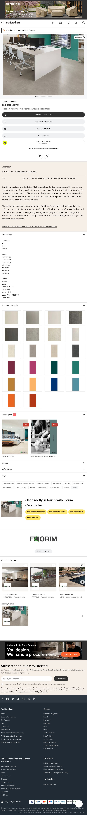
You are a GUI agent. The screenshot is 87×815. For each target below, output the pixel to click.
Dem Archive (48, 736)
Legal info (4, 792)
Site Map (82, 812)
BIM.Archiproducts (50, 742)
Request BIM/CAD (43, 129)
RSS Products (74, 812)
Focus (46, 730)
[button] (80, 37)
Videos (5, 463)
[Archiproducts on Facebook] (3, 699)
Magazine (47, 723)
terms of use (26, 688)
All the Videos (48, 739)
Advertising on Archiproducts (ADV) (56, 773)
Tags (4, 475)
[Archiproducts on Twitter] (18, 699)
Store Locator (6, 776)
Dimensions (7, 234)
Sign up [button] (17, 30)
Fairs (45, 726)
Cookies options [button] (29, 812)
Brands (46, 717)
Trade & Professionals (8, 769)
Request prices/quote (43, 115)
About (3, 714)
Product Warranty (7, 782)
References (7, 469)
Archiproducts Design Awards (11, 739)
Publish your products (51, 763)
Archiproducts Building (51, 745)
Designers (47, 720)
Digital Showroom (50, 784)
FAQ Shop (4, 795)
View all (74, 487)
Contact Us (5, 726)
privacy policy (39, 688)
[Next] (82, 582)
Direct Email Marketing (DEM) (54, 769)
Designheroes (48, 749)
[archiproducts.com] (13, 22)
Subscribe (62, 678)
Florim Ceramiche (9, 101)
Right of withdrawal (8, 785)
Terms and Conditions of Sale (11, 788)
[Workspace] (60, 22)
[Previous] (4, 582)
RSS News (65, 812)
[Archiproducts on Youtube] (29, 699)
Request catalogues (43, 122)
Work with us (5, 730)
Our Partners (5, 720)
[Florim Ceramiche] (43, 543)
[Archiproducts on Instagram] (7, 699)
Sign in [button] (9, 30)
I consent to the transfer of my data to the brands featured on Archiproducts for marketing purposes (34, 684)
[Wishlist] (68, 22)
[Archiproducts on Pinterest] (13, 699)
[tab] (8, 709)
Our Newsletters (49, 733)
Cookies (38, 812)
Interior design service (8, 766)
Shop (3, 773)
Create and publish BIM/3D (53, 766)
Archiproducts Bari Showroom (11, 736)
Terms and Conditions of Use (51, 812)
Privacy (20, 812)
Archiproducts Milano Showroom (12, 733)
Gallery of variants (10, 305)
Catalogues (8, 415)
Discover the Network (8, 717)
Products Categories (51, 714)
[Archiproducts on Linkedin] (34, 699)
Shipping (4, 779)
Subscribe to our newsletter (10, 742)
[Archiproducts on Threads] (23, 699)
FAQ (2, 723)
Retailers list (43, 136)
